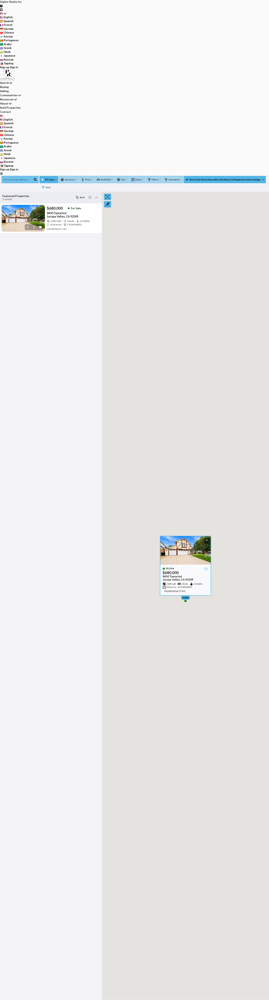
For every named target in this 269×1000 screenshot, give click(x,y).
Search (4, 82)
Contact (5, 111)
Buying (4, 87)
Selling (4, 91)
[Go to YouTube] (1, 9)
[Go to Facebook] (1, 5)
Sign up (4, 67)
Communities (9, 95)
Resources (7, 99)
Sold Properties (10, 107)
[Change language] (3, 14)
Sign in (14, 67)
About (4, 103)
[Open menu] (1, 174)
